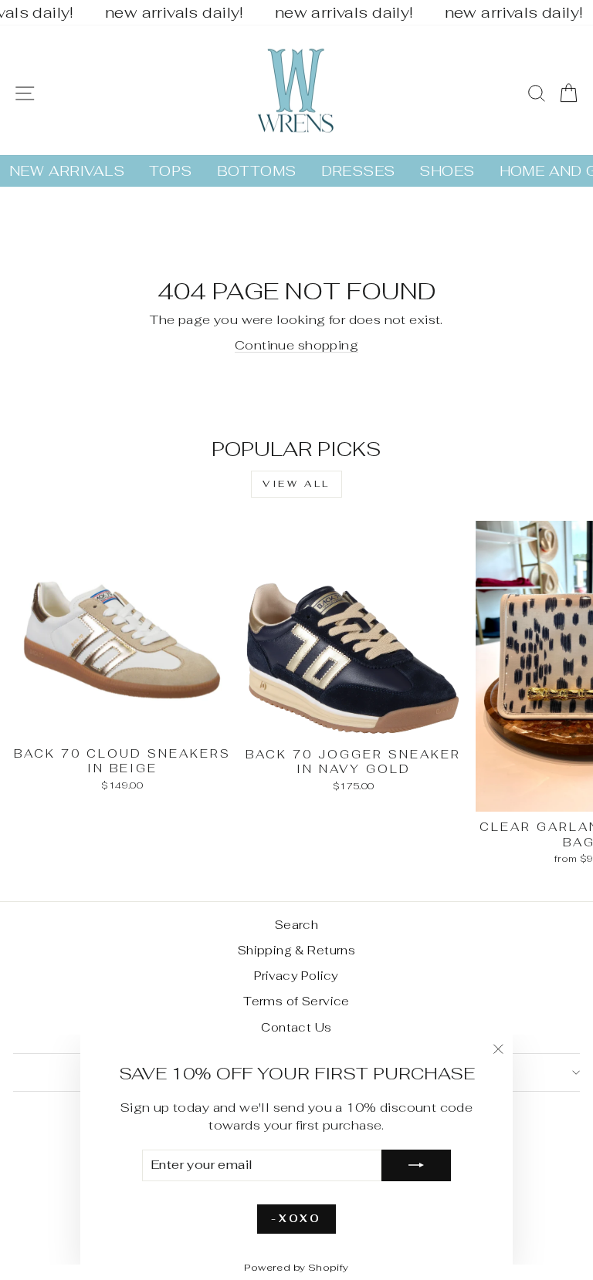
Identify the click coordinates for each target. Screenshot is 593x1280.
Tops (170, 171)
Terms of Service (296, 1001)
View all (296, 484)
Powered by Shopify (296, 1267)
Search (296, 924)
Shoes (446, 171)
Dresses (358, 171)
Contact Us (296, 1027)
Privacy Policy (296, 975)
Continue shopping (296, 344)
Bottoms (256, 171)
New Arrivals (66, 171)
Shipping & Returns (296, 950)
